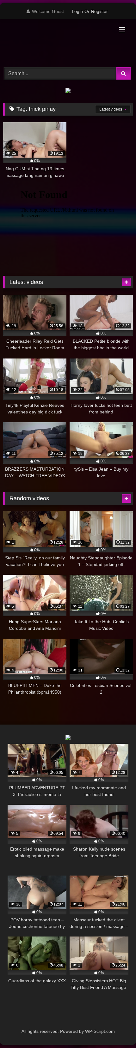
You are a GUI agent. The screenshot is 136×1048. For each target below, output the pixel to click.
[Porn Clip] (55, 42)
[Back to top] (116, 1029)
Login (77, 11)
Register (99, 11)
